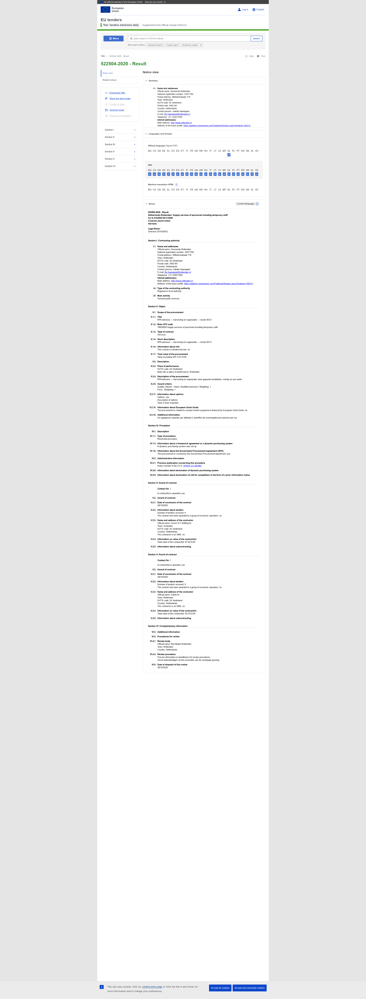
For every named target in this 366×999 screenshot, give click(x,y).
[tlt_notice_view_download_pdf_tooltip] (149, 174)
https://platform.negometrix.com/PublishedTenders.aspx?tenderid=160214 (217, 125)
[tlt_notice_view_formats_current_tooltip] (257, 203)
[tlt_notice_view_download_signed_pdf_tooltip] (229, 155)
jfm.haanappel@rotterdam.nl (177, 114)
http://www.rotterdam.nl (181, 123)
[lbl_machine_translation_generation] (176, 184)
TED (103, 56)
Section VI (110, 166)
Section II (109, 137)
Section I (109, 130)
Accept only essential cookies (250, 988)
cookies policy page (152, 987)
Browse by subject (191, 45)
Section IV (110, 144)
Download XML (117, 93)
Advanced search (155, 45)
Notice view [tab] (108, 73)
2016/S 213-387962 (192, 466)
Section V (110, 151)
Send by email (117, 110)
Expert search (172, 45)
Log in (245, 9)
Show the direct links (120, 98)
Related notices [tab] (110, 80)
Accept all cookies (220, 988)
